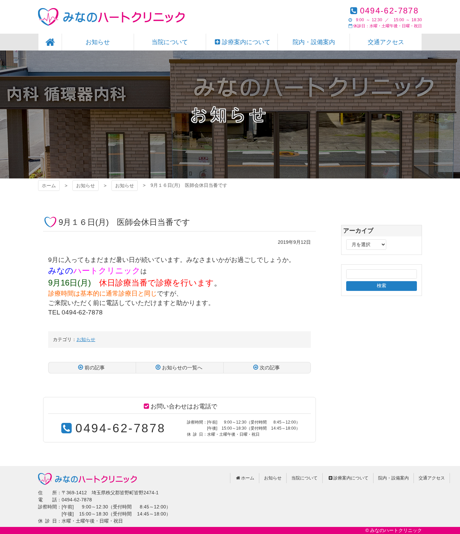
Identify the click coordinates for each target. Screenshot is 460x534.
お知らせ (85, 185)
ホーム (49, 185)
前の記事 (95, 367)
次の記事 (270, 367)
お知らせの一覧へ (182, 367)
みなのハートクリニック (111, 17)
